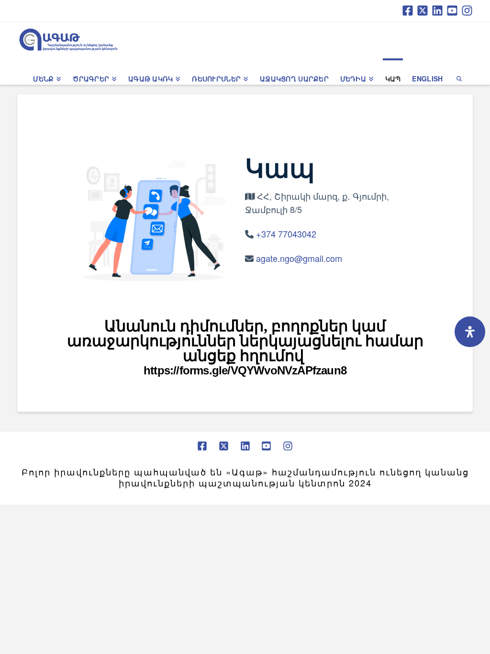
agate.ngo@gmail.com (299, 258)
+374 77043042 (286, 233)
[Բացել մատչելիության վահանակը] (470, 331)
